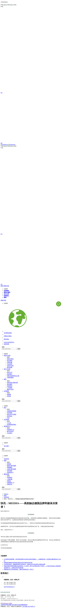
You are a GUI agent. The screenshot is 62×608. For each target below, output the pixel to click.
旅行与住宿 (7, 369)
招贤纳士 (6, 295)
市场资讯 (6, 497)
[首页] (6, 494)
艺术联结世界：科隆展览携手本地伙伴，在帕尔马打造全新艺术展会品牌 (24, 564)
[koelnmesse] (31, 144)
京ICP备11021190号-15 (28, 606)
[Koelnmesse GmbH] (6, 603)
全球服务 (6, 391)
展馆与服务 (7, 292)
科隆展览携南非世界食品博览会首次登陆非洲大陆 (18, 562)
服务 (5, 379)
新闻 (5, 297)
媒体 (5, 460)
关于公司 (6, 294)
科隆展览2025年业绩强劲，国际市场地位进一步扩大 (19, 569)
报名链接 (6, 344)
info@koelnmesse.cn (9, 586)
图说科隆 (6, 474)
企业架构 (6, 419)
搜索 (19, 348)
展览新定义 (7, 426)
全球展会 (6, 290)
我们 (5, 407)
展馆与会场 (7, 355)
